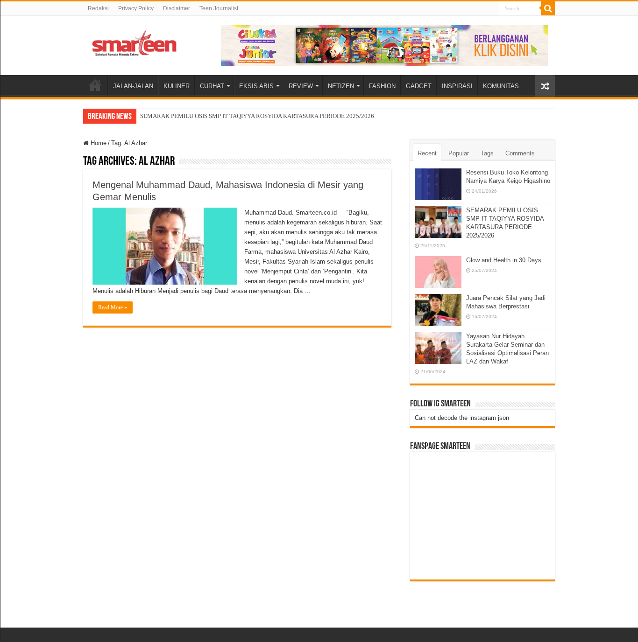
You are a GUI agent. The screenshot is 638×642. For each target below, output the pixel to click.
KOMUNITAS (501, 86)
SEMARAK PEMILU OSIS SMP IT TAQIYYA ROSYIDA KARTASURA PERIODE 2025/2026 (257, 115)
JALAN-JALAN (133, 86)
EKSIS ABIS (256, 86)
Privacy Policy (136, 8)
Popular (458, 153)
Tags (487, 153)
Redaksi (98, 8)
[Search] (548, 8)
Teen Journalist (218, 8)
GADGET (419, 86)
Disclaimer (176, 8)
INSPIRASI (457, 86)
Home (97, 143)
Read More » (112, 307)
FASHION (382, 86)
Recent (427, 153)
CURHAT (212, 86)
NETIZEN (341, 86)
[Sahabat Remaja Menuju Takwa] (134, 41)
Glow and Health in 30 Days (503, 260)
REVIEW (301, 86)
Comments (520, 153)
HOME (95, 85)
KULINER (176, 86)
